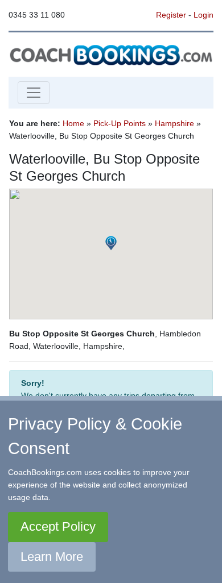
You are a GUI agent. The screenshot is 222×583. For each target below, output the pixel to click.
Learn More (51, 556)
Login (203, 14)
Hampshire (174, 123)
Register (171, 14)
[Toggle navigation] (34, 92)
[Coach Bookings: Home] (111, 54)
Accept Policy (58, 526)
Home (73, 123)
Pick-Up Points (119, 123)
